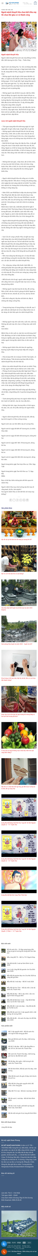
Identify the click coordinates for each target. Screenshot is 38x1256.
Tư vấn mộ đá (26, 1247)
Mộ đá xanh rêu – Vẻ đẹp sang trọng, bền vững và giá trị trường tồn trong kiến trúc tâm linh (21, 951)
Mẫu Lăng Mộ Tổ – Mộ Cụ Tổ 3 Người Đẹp (21, 957)
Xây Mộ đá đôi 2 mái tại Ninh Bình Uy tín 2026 (20, 964)
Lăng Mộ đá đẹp (6, 1127)
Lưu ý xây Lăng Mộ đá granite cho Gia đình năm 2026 (21, 970)
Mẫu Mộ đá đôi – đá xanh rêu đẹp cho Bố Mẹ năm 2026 (21, 1019)
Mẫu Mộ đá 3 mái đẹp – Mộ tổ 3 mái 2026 (20, 981)
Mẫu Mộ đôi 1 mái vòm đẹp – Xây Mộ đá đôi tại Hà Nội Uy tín (21, 1007)
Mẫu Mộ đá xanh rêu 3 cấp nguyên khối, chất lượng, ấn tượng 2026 (21, 1013)
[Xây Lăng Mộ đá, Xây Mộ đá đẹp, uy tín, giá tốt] (19, 3)
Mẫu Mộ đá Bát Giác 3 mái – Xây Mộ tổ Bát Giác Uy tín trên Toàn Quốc (21, 1001)
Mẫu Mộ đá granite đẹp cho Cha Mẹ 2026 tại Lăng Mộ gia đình (21, 976)
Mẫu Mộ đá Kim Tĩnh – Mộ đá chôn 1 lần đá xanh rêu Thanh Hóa (21, 988)
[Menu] (2, 3)
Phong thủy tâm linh (7, 9)
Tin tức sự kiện (19, 1248)
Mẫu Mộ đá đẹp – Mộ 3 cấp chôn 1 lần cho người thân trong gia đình (21, 994)
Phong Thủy (26, 1246)
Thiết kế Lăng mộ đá (14, 1246)
